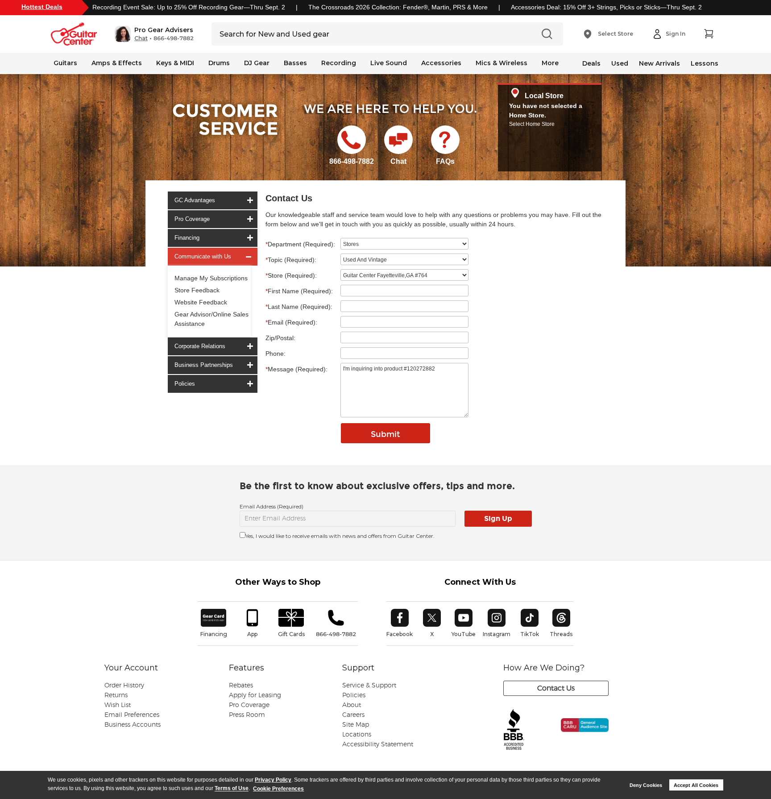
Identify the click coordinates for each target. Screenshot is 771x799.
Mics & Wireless (501, 63)
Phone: (275, 353)
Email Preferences (131, 715)
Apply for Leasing (255, 695)
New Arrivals (659, 63)
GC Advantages (194, 200)
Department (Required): (300, 244)
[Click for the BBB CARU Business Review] (579, 734)
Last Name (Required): (298, 306)
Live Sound (388, 63)
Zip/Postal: (280, 337)
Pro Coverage (192, 219)
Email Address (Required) (271, 506)
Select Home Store (532, 124)
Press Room (247, 715)
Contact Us (556, 688)
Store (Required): (291, 275)
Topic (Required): (290, 259)
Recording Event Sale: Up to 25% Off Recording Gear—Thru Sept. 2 (188, 7)
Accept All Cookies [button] (696, 785)
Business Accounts (132, 725)
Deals (591, 63)
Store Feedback (197, 290)
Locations (356, 735)
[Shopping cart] (708, 34)
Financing (186, 237)
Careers (353, 715)
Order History (124, 685)
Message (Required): (296, 369)
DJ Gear (256, 63)
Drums (219, 63)
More (550, 63)
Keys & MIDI (175, 63)
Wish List (117, 705)
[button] (154, 34)
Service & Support (369, 685)
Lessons (704, 63)
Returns (116, 695)
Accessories (441, 63)
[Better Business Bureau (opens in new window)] (514, 730)
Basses (295, 63)
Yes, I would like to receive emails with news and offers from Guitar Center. (340, 536)
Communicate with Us (202, 256)
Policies (184, 383)
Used (619, 63)
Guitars (65, 63)
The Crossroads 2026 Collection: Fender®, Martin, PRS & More (398, 7)
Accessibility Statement (377, 744)
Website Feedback (200, 302)
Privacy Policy (273, 780)
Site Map (355, 725)
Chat (141, 38)
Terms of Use (232, 789)
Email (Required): (291, 322)
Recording (338, 63)
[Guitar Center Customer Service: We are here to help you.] (224, 130)
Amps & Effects (116, 63)
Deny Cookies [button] (646, 785)
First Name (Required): (299, 291)
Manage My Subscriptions (211, 278)
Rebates (241, 685)
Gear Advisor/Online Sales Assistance (211, 319)
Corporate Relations (199, 346)
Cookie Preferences (278, 789)
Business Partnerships (203, 365)
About (351, 705)
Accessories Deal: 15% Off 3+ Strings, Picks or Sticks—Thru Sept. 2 (606, 7)
